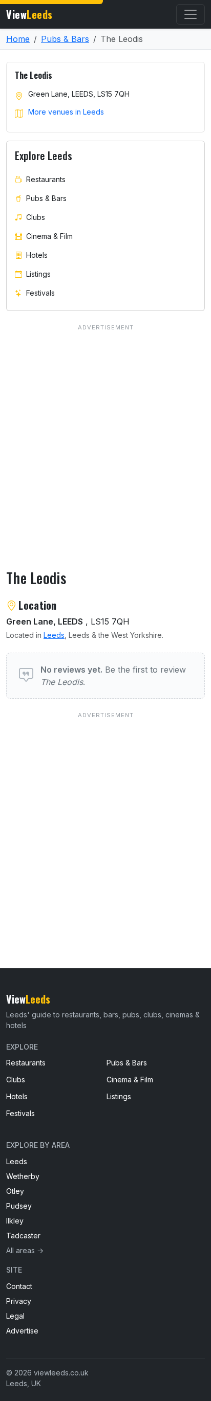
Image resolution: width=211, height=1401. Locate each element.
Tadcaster (23, 1235)
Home (18, 39)
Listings (38, 274)
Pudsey (19, 1206)
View (29, 14)
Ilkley (15, 1220)
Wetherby (22, 1176)
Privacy (18, 1301)
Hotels (37, 255)
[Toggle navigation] (190, 14)
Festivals (40, 292)
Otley (15, 1191)
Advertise (22, 1330)
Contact (19, 1286)
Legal (15, 1315)
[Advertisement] (105, 818)
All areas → (25, 1250)
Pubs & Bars (65, 39)
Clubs (35, 217)
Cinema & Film (49, 236)
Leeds (54, 635)
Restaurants (46, 179)
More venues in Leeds (66, 111)
